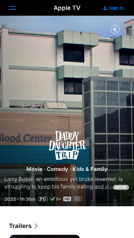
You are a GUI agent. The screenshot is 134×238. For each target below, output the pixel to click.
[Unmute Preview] (115, 29)
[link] (24, 226)
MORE (121, 187)
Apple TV (67, 7)
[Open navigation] (17, 8)
